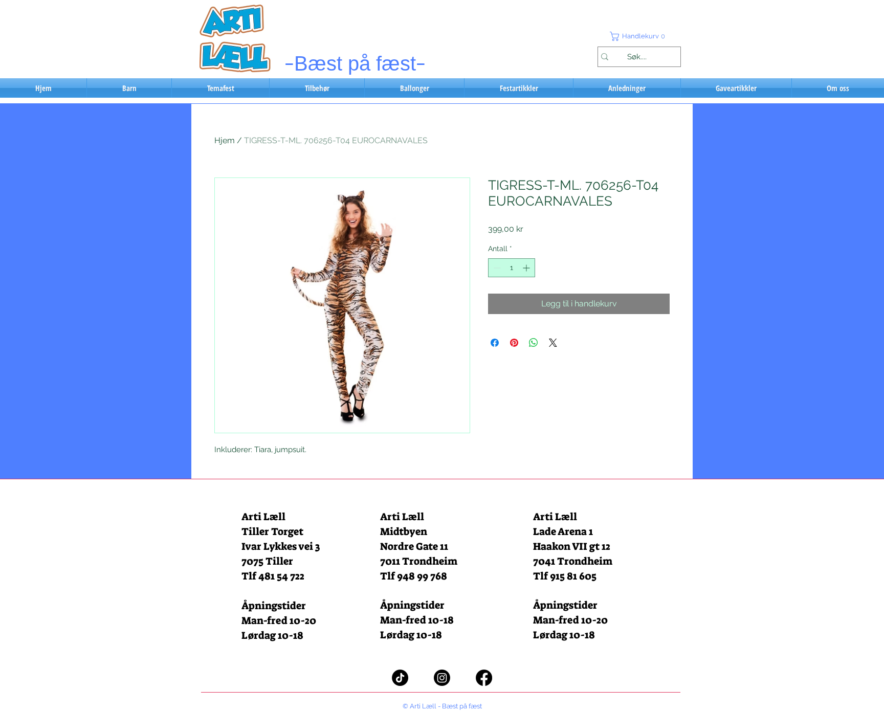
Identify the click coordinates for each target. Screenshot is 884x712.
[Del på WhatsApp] (533, 343)
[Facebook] (484, 678)
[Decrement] (496, 268)
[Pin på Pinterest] (514, 343)
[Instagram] (442, 678)
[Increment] (527, 268)
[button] (639, 36)
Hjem (224, 140)
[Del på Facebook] (495, 343)
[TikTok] (400, 678)
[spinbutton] (511, 268)
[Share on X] (553, 343)
